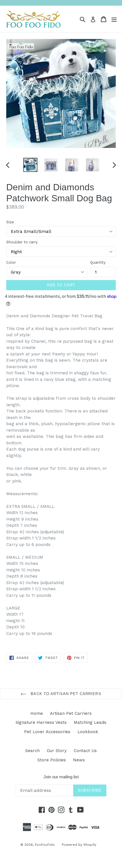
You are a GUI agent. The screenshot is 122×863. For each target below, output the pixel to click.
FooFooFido (45, 845)
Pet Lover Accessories (47, 731)
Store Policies (51, 760)
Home (36, 713)
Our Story (57, 750)
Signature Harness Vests (41, 722)
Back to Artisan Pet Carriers (65, 694)
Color (11, 262)
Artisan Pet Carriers (71, 713)
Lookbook (87, 731)
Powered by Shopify (79, 845)
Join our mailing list (61, 776)
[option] (30, 164)
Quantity (98, 262)
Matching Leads (90, 722)
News (79, 760)
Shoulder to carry (22, 242)
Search (32, 750)
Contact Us (85, 750)
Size (10, 222)
